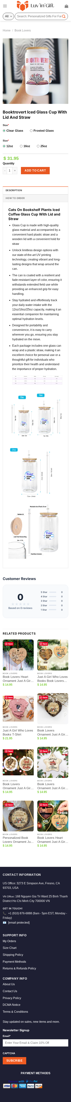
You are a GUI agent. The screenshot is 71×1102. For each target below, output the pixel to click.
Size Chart (9, 947)
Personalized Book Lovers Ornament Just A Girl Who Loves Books (18, 840)
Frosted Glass (43, 130)
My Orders (9, 941)
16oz (26, 146)
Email (6, 1036)
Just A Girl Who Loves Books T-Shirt (18, 732)
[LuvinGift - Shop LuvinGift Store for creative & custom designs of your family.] (35, 6)
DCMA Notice (11, 1004)
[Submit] (64, 16)
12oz (9, 146)
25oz (43, 146)
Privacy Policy (12, 998)
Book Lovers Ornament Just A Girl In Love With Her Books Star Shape (51, 786)
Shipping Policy (13, 954)
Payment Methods (14, 961)
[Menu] (5, 5)
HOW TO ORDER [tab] (15, 198)
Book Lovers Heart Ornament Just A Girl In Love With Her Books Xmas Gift (51, 840)
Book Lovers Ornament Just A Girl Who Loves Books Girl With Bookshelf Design (18, 786)
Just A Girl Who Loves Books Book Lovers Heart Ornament (52, 679)
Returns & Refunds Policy (19, 968)
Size (6, 125)
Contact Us (10, 991)
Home (7, 30)
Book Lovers (23, 30)
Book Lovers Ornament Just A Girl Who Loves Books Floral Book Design (51, 733)
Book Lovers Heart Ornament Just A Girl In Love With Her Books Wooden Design (18, 679)
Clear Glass (14, 130)
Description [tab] (14, 190)
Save (10, 643)
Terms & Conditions (15, 1011)
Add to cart (35, 170)
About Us (9, 984)
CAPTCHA (9, 1053)
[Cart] (66, 6)
